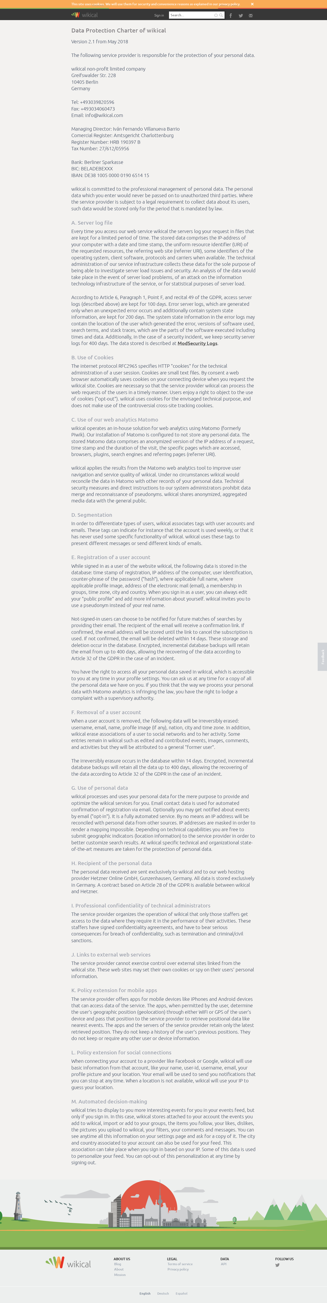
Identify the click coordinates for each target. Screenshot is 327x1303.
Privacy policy (178, 1269)
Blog (117, 1264)
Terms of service (180, 1264)
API (223, 1264)
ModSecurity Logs (197, 343)
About (119, 1269)
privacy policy (229, 4)
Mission (120, 1274)
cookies (98, 4)
